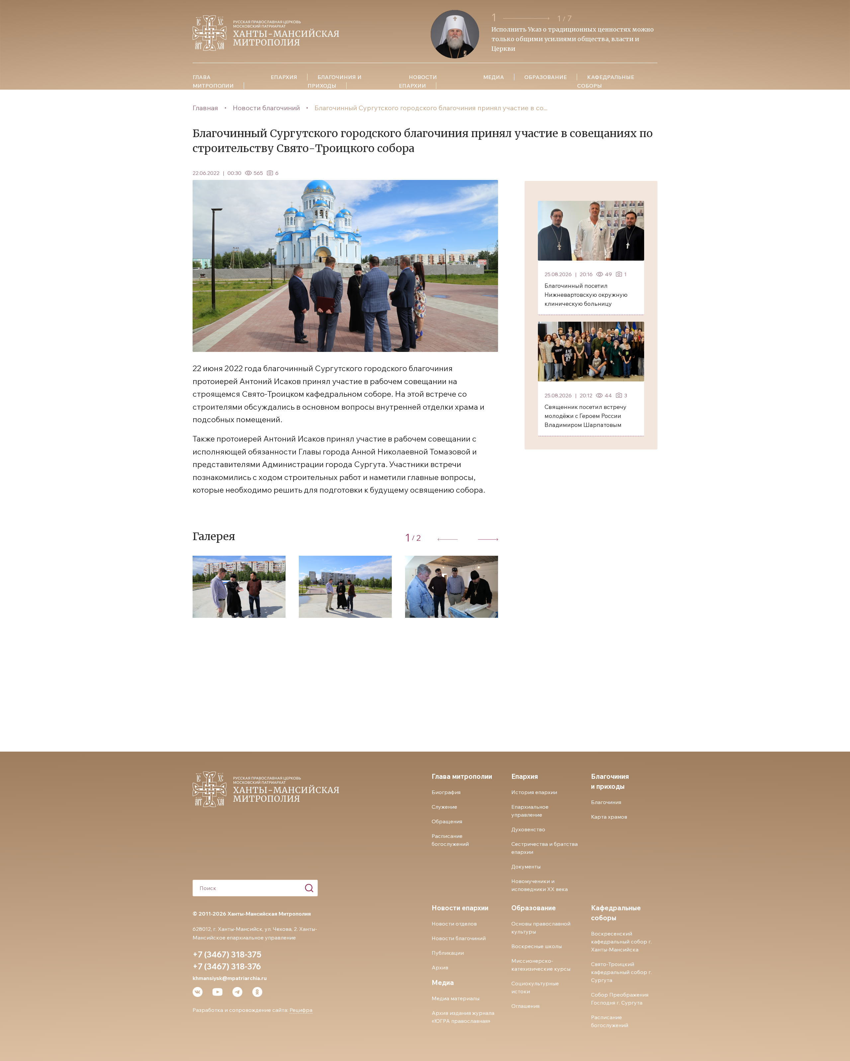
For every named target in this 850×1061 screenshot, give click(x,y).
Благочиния (606, 802)
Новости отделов (454, 923)
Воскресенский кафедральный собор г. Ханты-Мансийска (621, 941)
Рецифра (301, 1010)
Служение (444, 806)
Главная (205, 108)
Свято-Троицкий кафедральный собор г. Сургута (621, 972)
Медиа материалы (455, 998)
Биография (446, 792)
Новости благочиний (266, 108)
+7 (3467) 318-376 (227, 966)
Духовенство (528, 829)
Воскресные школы (536, 946)
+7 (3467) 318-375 (227, 954)
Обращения (447, 821)
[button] (527, 18)
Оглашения (525, 1006)
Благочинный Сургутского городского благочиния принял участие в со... (431, 108)
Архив (440, 967)
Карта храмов (609, 816)
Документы (526, 866)
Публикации (448, 952)
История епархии (534, 792)
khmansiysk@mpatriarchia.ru (230, 978)
